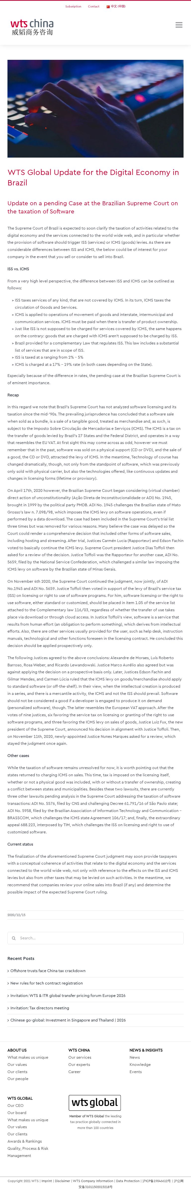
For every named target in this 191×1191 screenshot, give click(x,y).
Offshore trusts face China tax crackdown (48, 971)
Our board (16, 1113)
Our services (79, 1057)
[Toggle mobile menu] (180, 25)
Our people (17, 1079)
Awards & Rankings (24, 1141)
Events (136, 1072)
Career (74, 1072)
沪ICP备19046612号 (157, 1181)
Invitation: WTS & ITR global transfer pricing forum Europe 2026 (68, 996)
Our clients (17, 1072)
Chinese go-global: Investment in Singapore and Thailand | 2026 (68, 1020)
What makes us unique (27, 1057)
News (135, 1057)
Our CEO (15, 1106)
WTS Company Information (93, 1181)
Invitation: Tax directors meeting (39, 1008)
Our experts (79, 1065)
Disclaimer (62, 1181)
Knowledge (140, 1065)
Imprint (47, 1181)
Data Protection (128, 1181)
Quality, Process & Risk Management (27, 1152)
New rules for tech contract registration (46, 983)
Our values (17, 1065)
